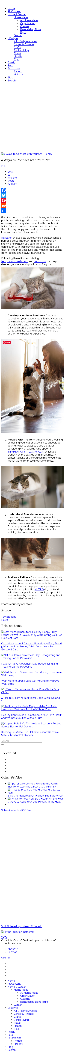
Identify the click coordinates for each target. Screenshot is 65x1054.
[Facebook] (32, 190)
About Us (13, 949)
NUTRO (39, 589)
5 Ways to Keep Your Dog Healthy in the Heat (34, 801)
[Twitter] (32, 195)
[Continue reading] (33, 783)
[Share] (32, 210)
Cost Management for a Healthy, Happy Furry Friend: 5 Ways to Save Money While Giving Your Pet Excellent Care (31, 646)
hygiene (12, 177)
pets (10, 171)
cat (9, 174)
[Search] (2, 744)
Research (6, 237)
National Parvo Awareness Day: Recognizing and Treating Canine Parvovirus (29, 665)
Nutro (4, 619)
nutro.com (40, 261)
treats (11, 180)
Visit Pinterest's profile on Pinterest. (21, 926)
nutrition (12, 183)
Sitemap (12, 952)
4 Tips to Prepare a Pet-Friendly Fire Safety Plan (35, 795)
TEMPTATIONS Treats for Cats (26, 451)
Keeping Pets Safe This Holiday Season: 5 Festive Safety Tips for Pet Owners (30, 734)
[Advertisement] (32, 117)
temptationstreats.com (14, 261)
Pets (3, 166)
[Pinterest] (32, 200)
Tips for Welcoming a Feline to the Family (32, 786)
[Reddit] (32, 205)
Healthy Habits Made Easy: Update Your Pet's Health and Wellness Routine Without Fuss (31, 716)
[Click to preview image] (26, 153)
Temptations (8, 616)
